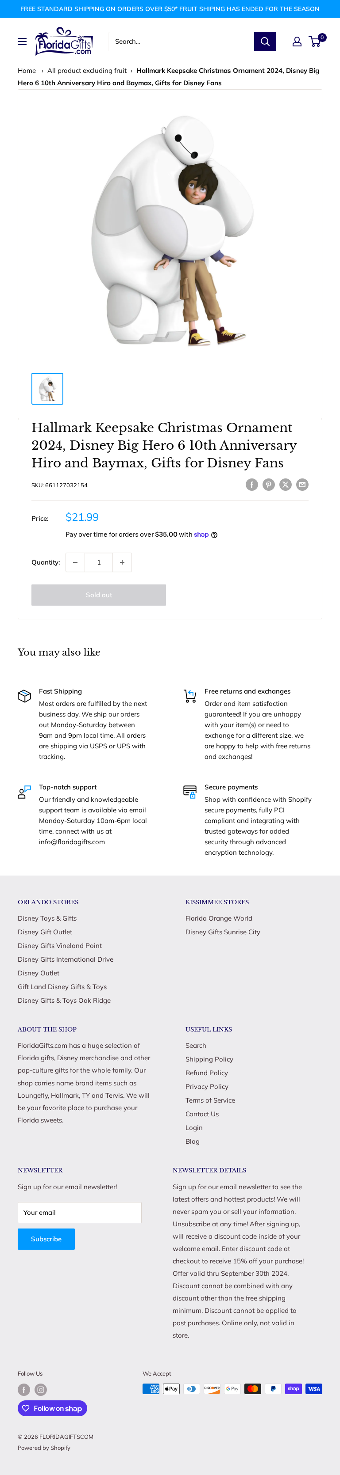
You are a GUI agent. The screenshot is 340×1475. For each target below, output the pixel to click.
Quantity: (45, 562)
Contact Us (202, 1114)
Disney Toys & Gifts (47, 918)
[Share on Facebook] (252, 484)
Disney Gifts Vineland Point (60, 945)
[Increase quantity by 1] (122, 562)
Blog (192, 1141)
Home (27, 70)
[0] (315, 41)
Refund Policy (206, 1073)
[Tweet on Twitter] (285, 484)
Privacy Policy (206, 1086)
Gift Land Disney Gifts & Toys (62, 986)
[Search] (265, 41)
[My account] (297, 41)
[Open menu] (22, 41)
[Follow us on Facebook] (24, 1390)
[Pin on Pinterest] (269, 484)
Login (194, 1127)
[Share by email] (302, 484)
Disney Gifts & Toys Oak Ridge (64, 1000)
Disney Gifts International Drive (65, 959)
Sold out (99, 595)
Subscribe (46, 1239)
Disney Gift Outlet (45, 932)
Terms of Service (210, 1100)
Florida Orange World (218, 918)
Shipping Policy (209, 1059)
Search (195, 1045)
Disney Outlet (38, 973)
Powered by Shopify (44, 1447)
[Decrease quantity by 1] (75, 562)
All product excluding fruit (87, 70)
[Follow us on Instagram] (41, 1390)
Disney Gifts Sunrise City (222, 932)
